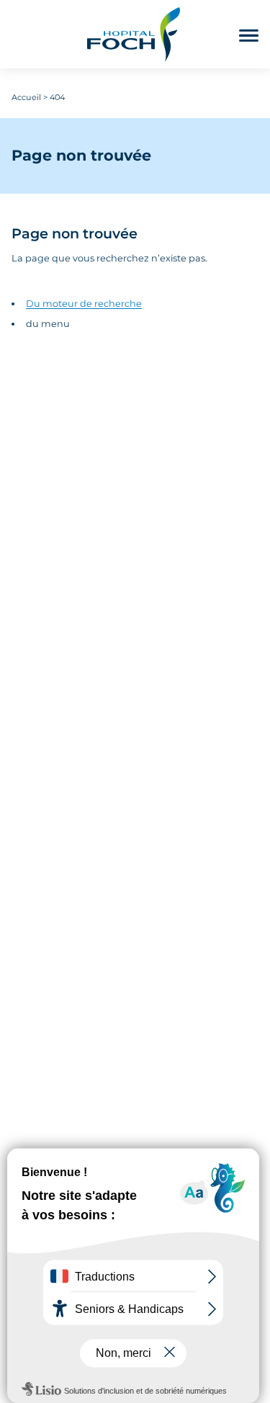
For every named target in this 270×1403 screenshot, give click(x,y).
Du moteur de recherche (84, 303)
